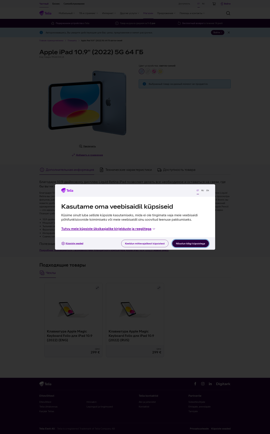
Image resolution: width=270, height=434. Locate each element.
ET (198, 190)
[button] (108, 229)
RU (202, 190)
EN (207, 190)
